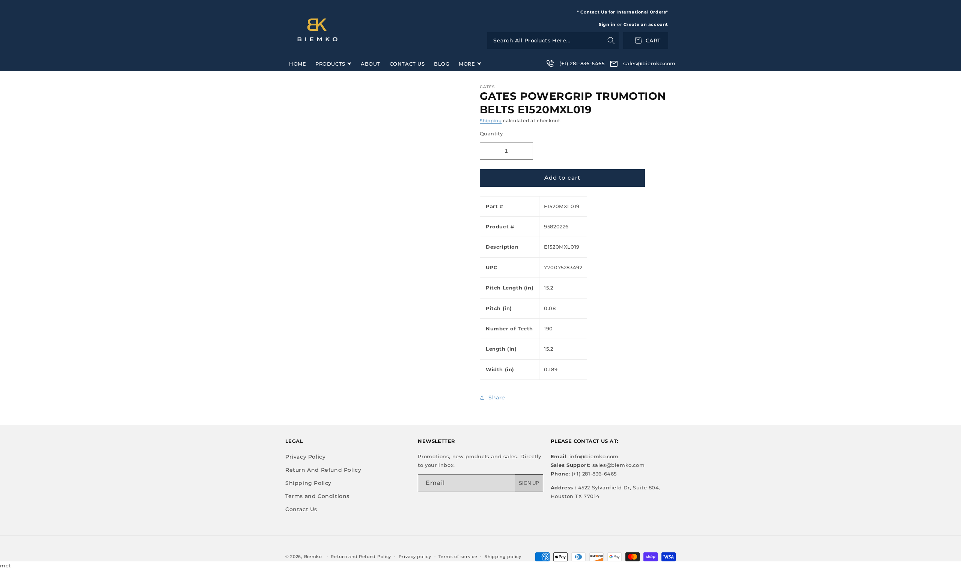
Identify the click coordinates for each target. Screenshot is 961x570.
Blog (441, 64)
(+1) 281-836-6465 (581, 63)
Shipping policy (503, 556)
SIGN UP (529, 483)
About (370, 64)
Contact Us (407, 64)
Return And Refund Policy (323, 469)
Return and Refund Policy (361, 556)
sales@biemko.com (649, 63)
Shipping (491, 120)
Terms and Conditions (317, 496)
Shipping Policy (308, 483)
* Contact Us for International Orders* (622, 12)
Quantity (491, 133)
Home (297, 64)
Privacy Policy (305, 456)
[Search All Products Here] (553, 40)
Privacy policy (415, 556)
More (467, 64)
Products (330, 64)
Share (496, 397)
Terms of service (457, 556)
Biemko (313, 556)
